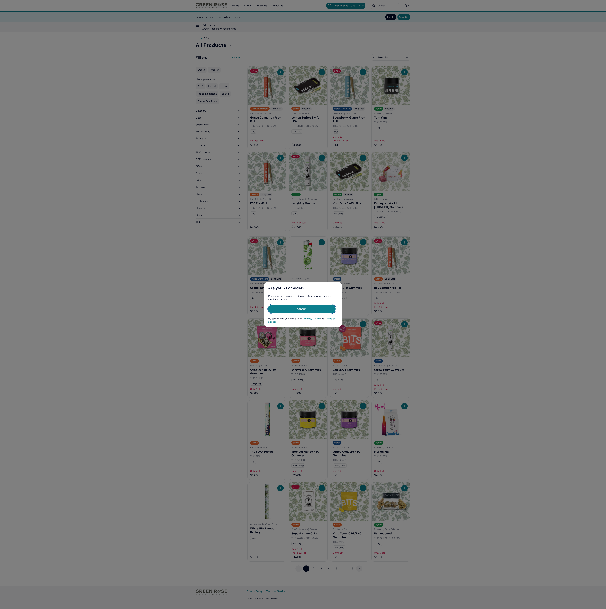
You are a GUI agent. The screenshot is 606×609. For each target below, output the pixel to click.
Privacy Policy (312, 318)
